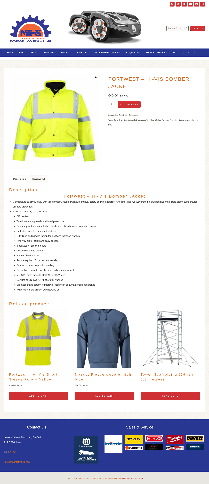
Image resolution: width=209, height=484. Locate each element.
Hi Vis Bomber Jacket (128, 120)
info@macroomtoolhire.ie (17, 461)
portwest (193, 120)
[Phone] (196, 4)
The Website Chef (133, 478)
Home (10, 52)
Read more (170, 396)
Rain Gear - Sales (126, 115)
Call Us (198, 28)
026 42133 (13, 452)
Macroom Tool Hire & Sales (149, 120)
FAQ (174, 52)
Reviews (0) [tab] (38, 179)
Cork (115, 120)
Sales (136, 115)
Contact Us (188, 52)
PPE (110, 125)
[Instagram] (178, 4)
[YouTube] (190, 4)
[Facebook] (172, 4)
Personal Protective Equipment (175, 120)
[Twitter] (184, 4)
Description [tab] (19, 179)
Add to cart (129, 105)
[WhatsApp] (202, 4)
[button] (96, 77)
